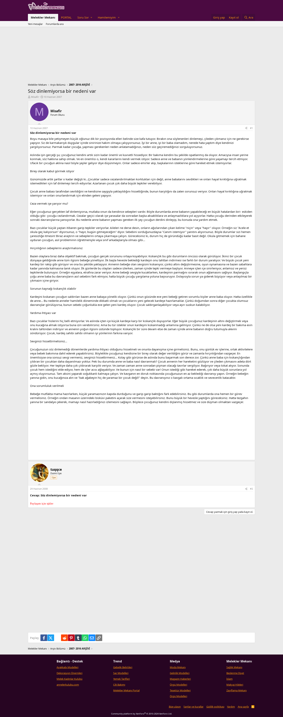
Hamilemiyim (107, 17)
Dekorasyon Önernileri (69, 673)
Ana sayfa (243, 706)
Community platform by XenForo (141, 713)
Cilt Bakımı (119, 684)
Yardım (231, 706)
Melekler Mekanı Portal (126, 690)
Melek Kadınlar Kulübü (69, 679)
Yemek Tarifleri (121, 679)
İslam (229, 679)
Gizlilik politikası (215, 706)
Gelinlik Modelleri (179, 673)
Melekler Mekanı (43, 17)
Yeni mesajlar (35, 24)
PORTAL (66, 17)
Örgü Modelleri (178, 684)
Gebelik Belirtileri (122, 667)
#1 (251, 128)
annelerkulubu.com (68, 684)
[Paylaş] (246, 128)
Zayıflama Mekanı (236, 690)
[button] (85, 17)
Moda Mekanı (178, 667)
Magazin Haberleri (180, 679)
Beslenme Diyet (235, 673)
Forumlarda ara (55, 24)
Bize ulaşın (175, 706)
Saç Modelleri (120, 673)
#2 (251, 488)
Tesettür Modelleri (180, 690)
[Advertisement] (141, 56)
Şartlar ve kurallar (193, 706)
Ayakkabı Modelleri (67, 667)
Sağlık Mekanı (234, 667)
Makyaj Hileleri (234, 684)
